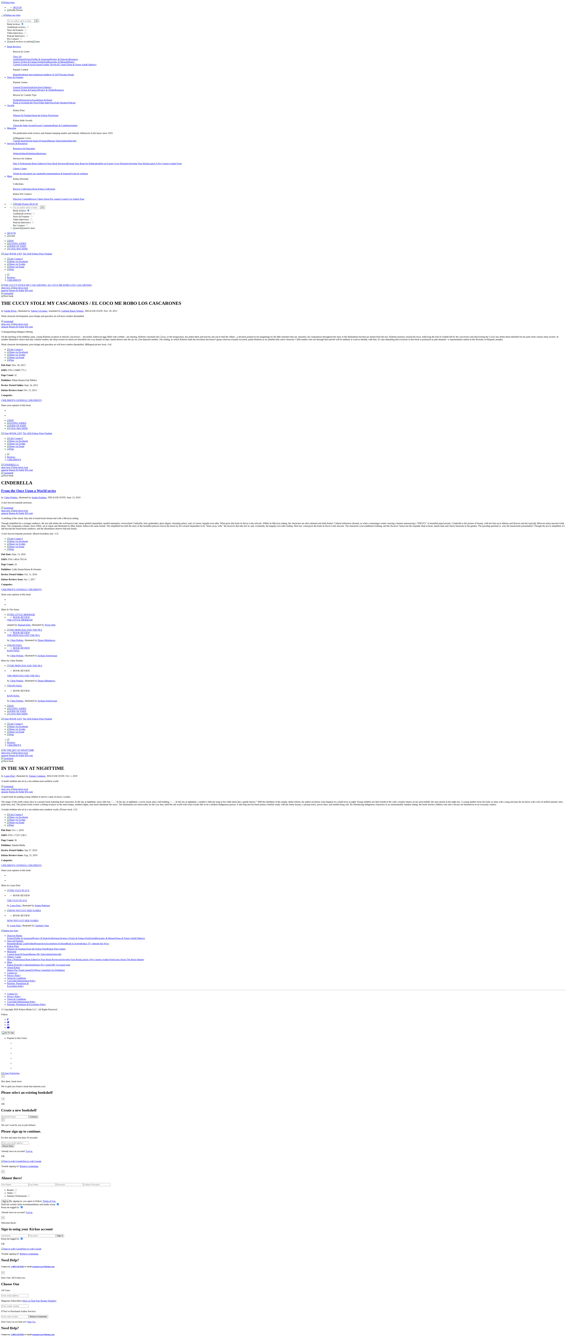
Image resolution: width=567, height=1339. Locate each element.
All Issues (43, 141)
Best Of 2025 (53, 74)
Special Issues (31, 141)
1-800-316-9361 (17, 1266)
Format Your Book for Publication (83, 163)
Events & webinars (79, 173)
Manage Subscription (57, 141)
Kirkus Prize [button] (13, 946)
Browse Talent (36, 199)
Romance (73, 59)
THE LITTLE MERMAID (20, 620)
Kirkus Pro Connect (43, 965)
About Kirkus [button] (13, 967)
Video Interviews (15, 33)
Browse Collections (22, 189)
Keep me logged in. (10, 1207)
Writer (10, 1193)
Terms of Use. (49, 1201)
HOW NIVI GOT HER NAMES (23, 920)
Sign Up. (31, 1322)
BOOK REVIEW (21, 617)
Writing (16, 153)
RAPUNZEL (13, 650)
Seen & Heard (45, 100)
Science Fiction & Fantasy (25, 62)
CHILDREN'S (14, 280)
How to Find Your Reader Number (39, 1301)
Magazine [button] (11, 128)
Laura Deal (9, 776)
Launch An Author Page (73, 199)
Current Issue (19, 141)
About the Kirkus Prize (42, 115)
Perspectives (26, 100)
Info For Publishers (56, 970)
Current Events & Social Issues (27, 64)
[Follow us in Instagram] (8, 1025)
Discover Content (21, 199)
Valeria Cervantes (39, 311)
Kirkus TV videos (89, 943)
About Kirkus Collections (43, 189)
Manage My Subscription (40, 954)
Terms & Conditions (16, 978)
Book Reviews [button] (14, 46)
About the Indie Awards (24, 125)
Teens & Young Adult (77, 64)
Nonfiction (43, 62)
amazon (4, 290)
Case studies (37, 173)
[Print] (10, 269)
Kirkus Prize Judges (56, 949)
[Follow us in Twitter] (8, 1022)
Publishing (32, 153)
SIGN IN (17, 7)
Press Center (41, 970)
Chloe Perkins (11, 497)
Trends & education (22, 173)
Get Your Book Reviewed (55, 163)
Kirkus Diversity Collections (20, 965)
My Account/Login (61, 965)
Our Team (18, 970)
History (71, 62)
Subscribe (71, 141)
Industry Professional (17, 1196)
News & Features (15, 30)
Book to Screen (20, 102)
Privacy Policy (14, 975)
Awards (35, 100)
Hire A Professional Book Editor (28, 163)
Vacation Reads (67, 74)
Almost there (7, 1146)
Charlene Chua (42, 925)
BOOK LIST (15, 254)
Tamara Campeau (37, 776)
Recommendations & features (56, 173)
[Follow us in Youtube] (8, 1027)
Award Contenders (44, 125)
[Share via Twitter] (16, 264)
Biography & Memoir (58, 62)
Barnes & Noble (16, 290)
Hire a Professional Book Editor (22, 959)
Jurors (55, 115)
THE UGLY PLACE (17, 900)
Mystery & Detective (59, 59)
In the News (33, 102)
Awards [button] (10, 105)
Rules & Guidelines (62, 125)
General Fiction (20, 87)
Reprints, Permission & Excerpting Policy (18, 984)
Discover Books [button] (14, 935)
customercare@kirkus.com (43, 1266)
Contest (27, 970)
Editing (23, 153)
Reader (10, 1190)
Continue (33, 1117)
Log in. (29, 1151)
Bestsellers (18, 74)
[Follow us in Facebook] (7, 1019)
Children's (91, 64)
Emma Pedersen (42, 905)
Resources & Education (24, 148)
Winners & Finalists (22, 115)
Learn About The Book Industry (129, 959)
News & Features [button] (15, 77)
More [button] (9, 176)
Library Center (20, 168)
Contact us (12, 973)
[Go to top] (8, 1032)
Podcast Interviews (16, 36)
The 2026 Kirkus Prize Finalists (37, 254)
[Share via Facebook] (17, 261)
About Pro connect (52, 199)
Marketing (41, 153)
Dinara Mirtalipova (46, 640)
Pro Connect (13, 39)
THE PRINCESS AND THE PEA (23, 635)
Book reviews (14, 24)
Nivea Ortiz (50, 625)
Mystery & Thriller (46, 90)
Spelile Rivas (10, 311)
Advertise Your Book (138, 163)
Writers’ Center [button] (14, 957)
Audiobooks (19, 59)
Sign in (5, 1201)
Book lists (27, 74)
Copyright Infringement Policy (21, 981)
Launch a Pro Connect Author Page (97, 959)
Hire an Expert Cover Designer (113, 163)
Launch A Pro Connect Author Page (165, 163)
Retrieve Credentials (38, 1317)
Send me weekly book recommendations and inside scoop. (28, 1204)
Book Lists (22, 943)
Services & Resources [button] (17, 143)
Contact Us (12, 994)
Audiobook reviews (16, 27)
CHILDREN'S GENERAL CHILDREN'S (21, 400)
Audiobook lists (39, 74)
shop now (6, 287)
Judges (74, 125)
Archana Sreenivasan (47, 655)
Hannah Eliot (24, 625)
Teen (40, 87)
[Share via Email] (15, 267)
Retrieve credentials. (29, 1166)
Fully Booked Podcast (65, 102)
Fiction (28, 59)
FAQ (33, 970)
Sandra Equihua (39, 497)
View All (17, 56)
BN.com (29, 290)
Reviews (11, 277)
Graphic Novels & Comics (54, 64)
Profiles (16, 100)
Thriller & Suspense (40, 59)
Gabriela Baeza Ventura (72, 311)
